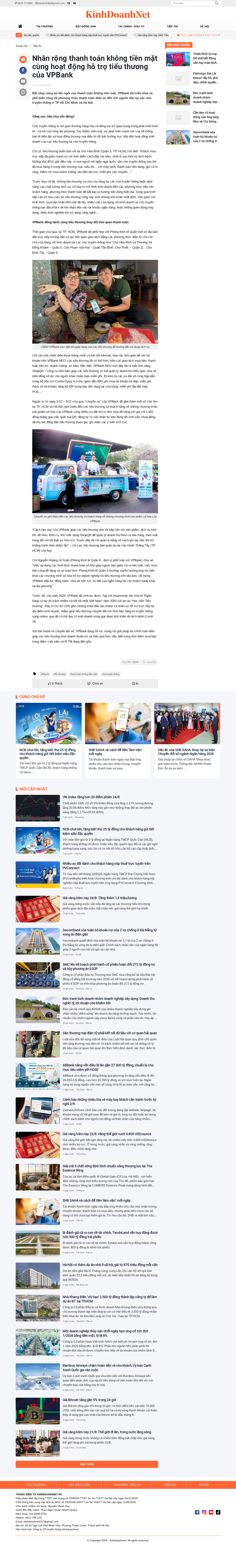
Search (216, 3)
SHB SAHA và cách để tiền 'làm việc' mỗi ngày (115, 752)
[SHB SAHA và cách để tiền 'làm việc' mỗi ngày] (118, 723)
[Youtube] (211, 1512)
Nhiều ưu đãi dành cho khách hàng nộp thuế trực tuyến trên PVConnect (56, 35)
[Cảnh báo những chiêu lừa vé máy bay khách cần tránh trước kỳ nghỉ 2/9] (38, 1110)
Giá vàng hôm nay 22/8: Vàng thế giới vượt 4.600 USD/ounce (107, 1134)
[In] (23, 92)
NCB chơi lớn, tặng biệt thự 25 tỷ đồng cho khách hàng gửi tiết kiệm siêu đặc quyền (48, 754)
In (136, 683)
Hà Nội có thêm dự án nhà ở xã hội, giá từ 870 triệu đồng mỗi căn (110, 1265)
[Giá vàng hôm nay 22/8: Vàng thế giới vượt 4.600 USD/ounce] (38, 1145)
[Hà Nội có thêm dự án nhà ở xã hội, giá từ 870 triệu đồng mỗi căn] (38, 1276)
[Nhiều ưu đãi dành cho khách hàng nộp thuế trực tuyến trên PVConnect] (38, 874)
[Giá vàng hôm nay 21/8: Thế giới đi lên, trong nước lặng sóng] (38, 1443)
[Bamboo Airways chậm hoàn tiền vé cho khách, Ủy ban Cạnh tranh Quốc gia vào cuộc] (38, 1376)
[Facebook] (197, 1512)
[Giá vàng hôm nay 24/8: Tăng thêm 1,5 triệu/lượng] (38, 909)
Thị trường (79, 817)
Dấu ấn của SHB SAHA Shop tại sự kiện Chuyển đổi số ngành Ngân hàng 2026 (186, 752)
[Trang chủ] (20, 26)
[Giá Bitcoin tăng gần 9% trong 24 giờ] (38, 1411)
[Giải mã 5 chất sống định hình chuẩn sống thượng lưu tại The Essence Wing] (38, 1177)
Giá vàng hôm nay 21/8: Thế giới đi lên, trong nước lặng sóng (107, 1432)
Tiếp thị (22, 740)
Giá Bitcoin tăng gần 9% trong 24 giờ (89, 1400)
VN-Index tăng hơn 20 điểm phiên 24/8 (91, 797)
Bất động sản (82, 1285)
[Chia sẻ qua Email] (23, 81)
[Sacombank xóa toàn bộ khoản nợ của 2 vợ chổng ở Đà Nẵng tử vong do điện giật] (38, 941)
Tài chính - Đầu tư (84, 989)
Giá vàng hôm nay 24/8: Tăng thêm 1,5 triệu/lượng (132, 35)
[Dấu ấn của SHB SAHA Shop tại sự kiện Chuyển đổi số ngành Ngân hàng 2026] (187, 723)
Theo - (139, 662)
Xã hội (78, 954)
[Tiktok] (218, 1512)
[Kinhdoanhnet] (118, 14)
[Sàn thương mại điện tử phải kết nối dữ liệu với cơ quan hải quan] (38, 1044)
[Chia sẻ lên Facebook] (23, 70)
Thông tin (78, 888)
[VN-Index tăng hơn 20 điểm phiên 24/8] (38, 808)
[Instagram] (204, 1512)
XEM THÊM (87, 1464)
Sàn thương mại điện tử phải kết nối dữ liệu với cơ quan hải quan (110, 1033)
